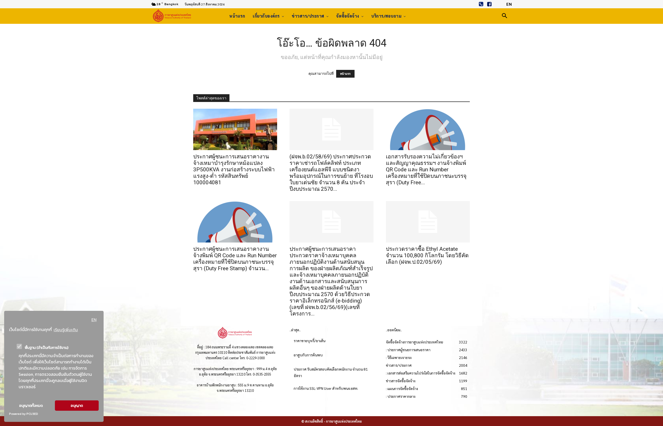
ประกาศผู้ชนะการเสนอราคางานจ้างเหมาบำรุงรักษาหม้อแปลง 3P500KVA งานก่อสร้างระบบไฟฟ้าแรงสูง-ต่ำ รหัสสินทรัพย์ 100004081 (234, 169)
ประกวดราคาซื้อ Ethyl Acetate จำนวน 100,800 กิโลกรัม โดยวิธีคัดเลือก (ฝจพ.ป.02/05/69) (427, 255)
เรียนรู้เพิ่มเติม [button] (66, 330)
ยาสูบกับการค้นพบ (308, 354)
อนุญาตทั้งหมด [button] (31, 405)
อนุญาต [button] (77, 405)
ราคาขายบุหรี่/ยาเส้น (309, 340)
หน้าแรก (345, 74)
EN (94, 320)
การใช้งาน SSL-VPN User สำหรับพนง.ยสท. (326, 388)
